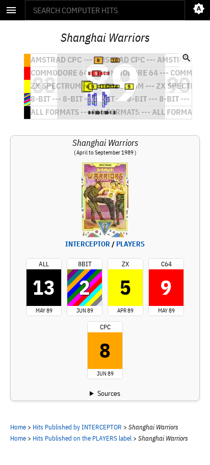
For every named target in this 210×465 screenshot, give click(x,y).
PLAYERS (130, 244)
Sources (108, 393)
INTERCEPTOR (87, 244)
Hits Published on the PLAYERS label (82, 438)
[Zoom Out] (186, 59)
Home (18, 427)
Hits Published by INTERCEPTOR (77, 427)
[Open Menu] (11, 10)
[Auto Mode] (199, 10)
